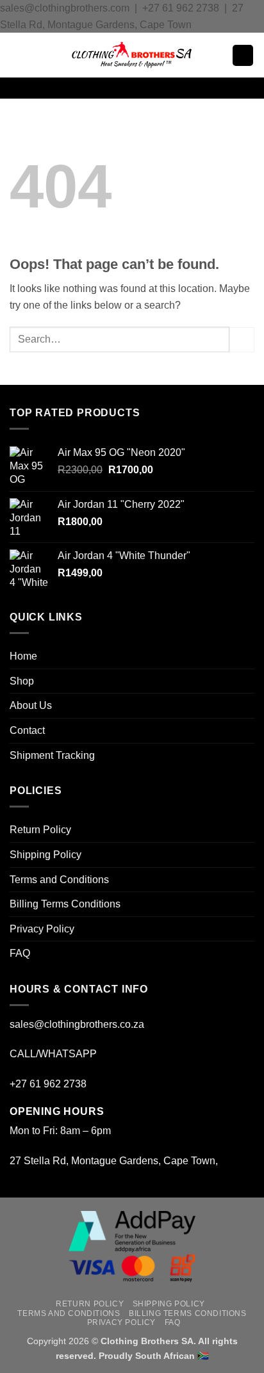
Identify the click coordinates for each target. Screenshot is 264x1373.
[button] (17, 55)
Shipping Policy (45, 854)
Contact (27, 730)
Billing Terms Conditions (65, 903)
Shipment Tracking (52, 755)
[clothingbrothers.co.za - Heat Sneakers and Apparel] (132, 55)
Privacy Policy (42, 928)
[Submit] (241, 339)
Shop (22, 681)
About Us (31, 705)
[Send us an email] (140, 88)
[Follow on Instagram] (124, 88)
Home (23, 656)
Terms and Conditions (59, 879)
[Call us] (157, 88)
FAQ (20, 953)
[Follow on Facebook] (107, 88)
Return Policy (40, 829)
